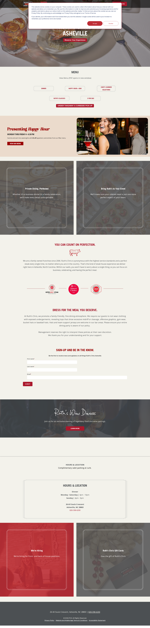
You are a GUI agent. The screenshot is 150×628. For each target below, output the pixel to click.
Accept (95, 23)
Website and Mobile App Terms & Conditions (71, 620)
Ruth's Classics (62, 98)
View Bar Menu (16, 143)
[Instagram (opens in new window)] (77, 393)
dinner (48, 88)
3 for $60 (94, 98)
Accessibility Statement (97, 620)
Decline (111, 23)
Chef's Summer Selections (109, 88)
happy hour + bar (77, 88)
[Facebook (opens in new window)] (72, 393)
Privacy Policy (49, 620)
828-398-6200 (75, 510)
